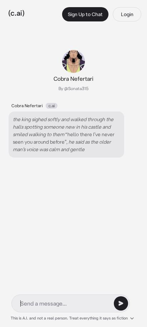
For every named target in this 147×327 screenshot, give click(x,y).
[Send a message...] (121, 303)
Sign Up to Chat (85, 14)
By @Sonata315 (73, 88)
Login (127, 14)
